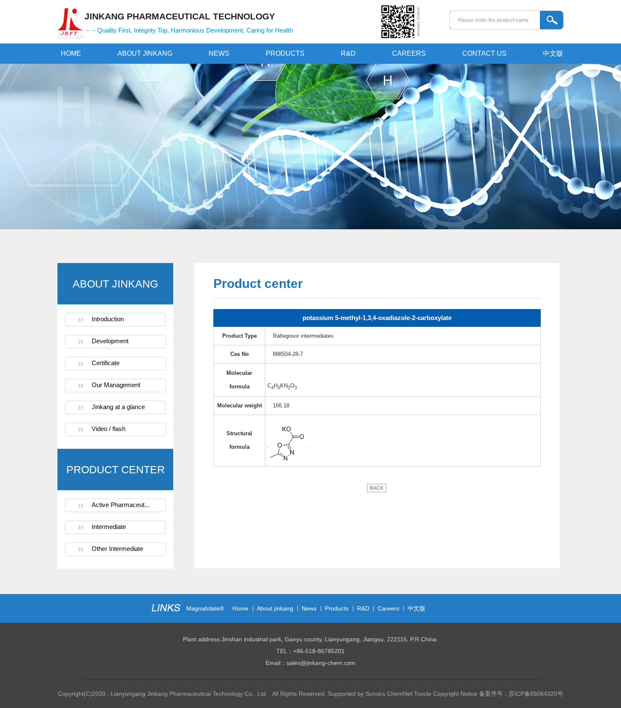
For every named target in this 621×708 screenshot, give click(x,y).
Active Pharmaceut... (121, 504)
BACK (377, 488)
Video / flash (108, 428)
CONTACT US (484, 53)
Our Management (116, 384)
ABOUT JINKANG (144, 53)
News (309, 608)
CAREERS (409, 53)
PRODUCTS (285, 53)
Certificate (106, 362)
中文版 (553, 53)
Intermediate (109, 526)
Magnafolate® (205, 608)
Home (240, 608)
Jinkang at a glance (118, 406)
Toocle (422, 693)
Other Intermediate (117, 548)
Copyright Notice (455, 693)
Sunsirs (375, 693)
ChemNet (399, 693)
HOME (71, 53)
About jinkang (275, 608)
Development (110, 341)
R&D (348, 53)
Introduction (108, 319)
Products (337, 608)
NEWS (219, 53)
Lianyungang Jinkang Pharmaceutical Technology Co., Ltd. (190, 693)
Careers (388, 608)
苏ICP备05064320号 (536, 693)
